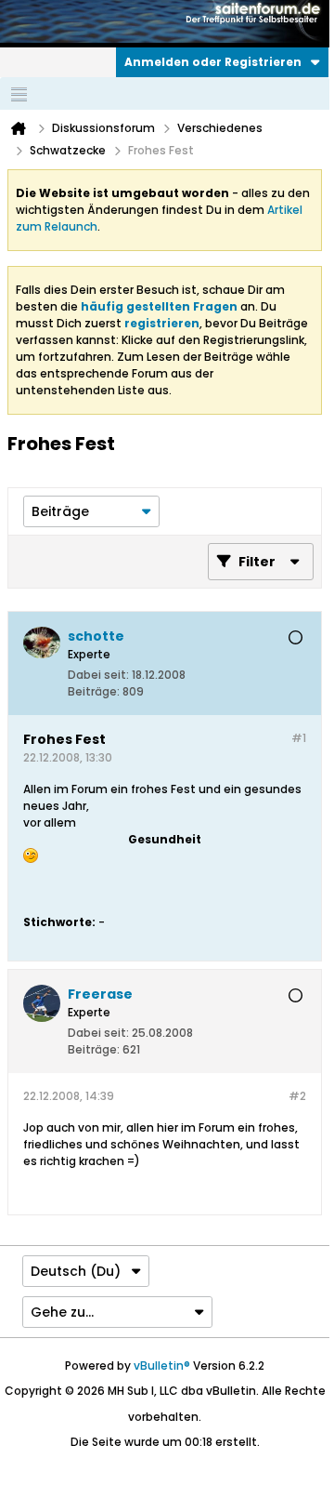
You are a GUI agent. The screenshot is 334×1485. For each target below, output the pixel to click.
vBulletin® (162, 1365)
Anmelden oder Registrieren (213, 62)
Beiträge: (94, 691)
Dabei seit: (98, 675)
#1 (298, 738)
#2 (297, 1096)
